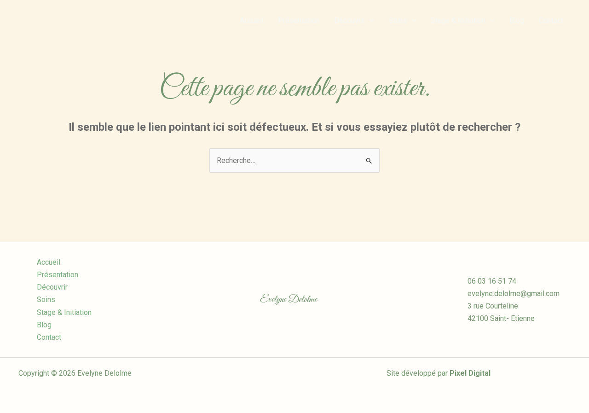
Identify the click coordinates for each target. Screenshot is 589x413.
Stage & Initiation (458, 20)
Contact (551, 20)
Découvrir (349, 20)
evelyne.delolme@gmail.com (514, 293)
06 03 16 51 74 (492, 281)
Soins (398, 20)
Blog (516, 20)
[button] (369, 21)
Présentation (298, 20)
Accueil (251, 20)
